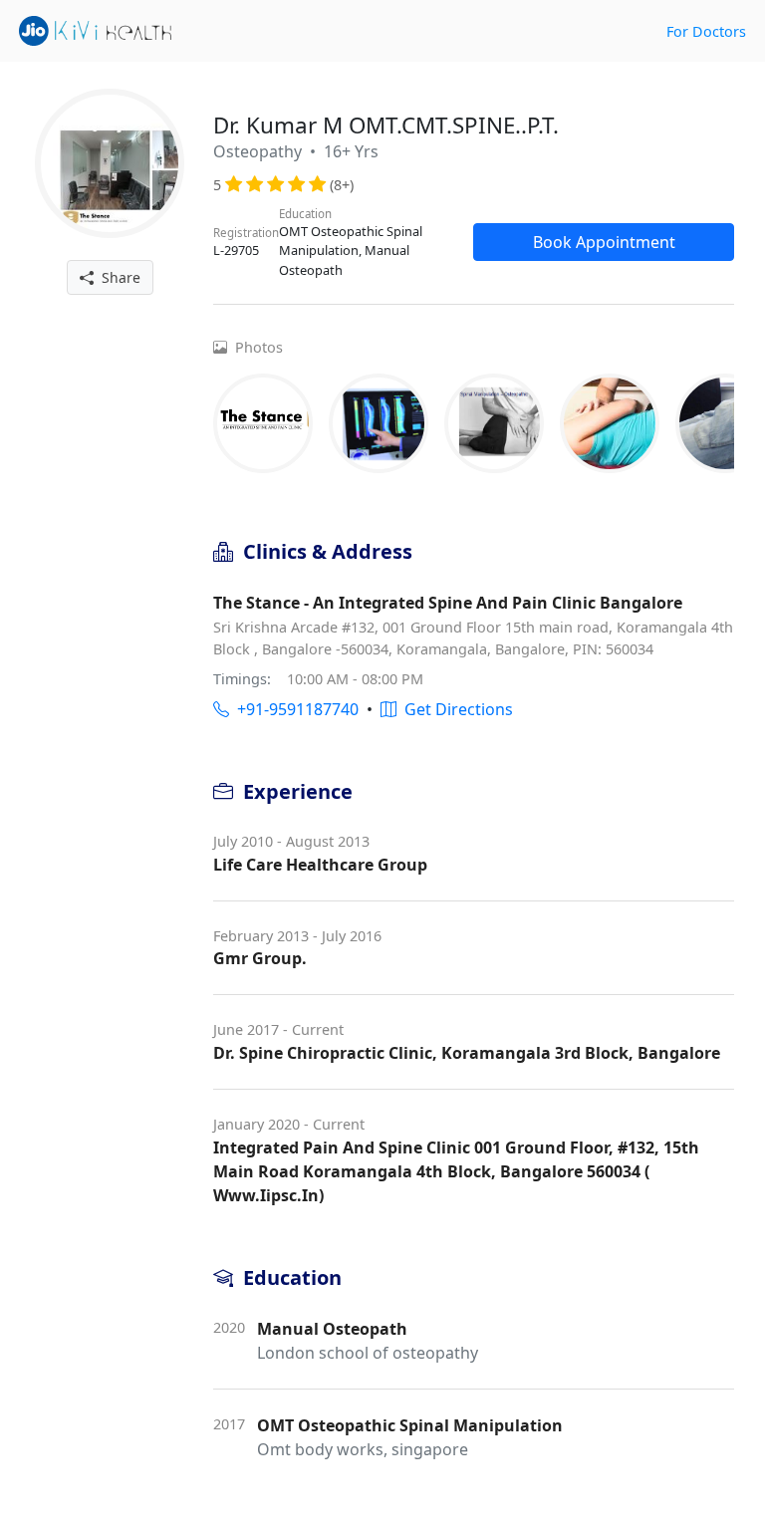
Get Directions (454, 709)
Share (117, 277)
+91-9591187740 (294, 709)
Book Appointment (604, 242)
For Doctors (706, 31)
